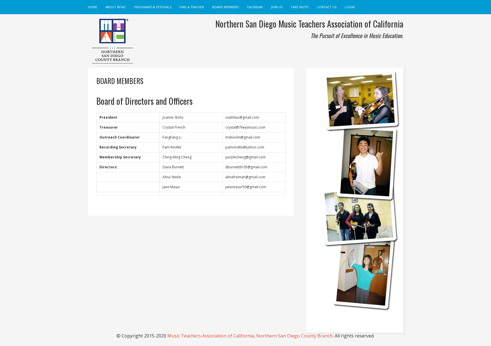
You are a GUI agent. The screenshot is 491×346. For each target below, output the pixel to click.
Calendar (255, 7)
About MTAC (115, 7)
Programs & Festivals (152, 7)
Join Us (276, 7)
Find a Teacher (192, 7)
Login (350, 7)
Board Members (225, 7)
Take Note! (300, 7)
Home (92, 7)
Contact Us (326, 7)
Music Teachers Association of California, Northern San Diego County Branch (250, 336)
